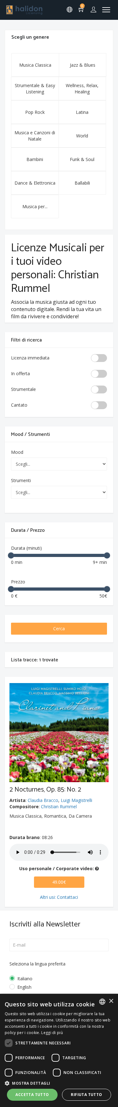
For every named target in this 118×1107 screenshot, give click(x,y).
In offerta (20, 373)
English (24, 987)
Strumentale (23, 389)
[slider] (11, 555)
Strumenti (21, 480)
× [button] (111, 1001)
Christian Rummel (59, 806)
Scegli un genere (30, 37)
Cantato (19, 405)
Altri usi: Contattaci (59, 897)
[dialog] (59, 1050)
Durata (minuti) (26, 548)
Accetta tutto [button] (32, 1094)
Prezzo (18, 582)
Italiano (24, 979)
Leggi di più (52, 1032)
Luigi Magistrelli (76, 800)
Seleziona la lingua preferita (37, 964)
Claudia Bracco (43, 800)
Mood (17, 452)
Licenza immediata (30, 358)
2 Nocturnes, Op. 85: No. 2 (45, 789)
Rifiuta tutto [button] (86, 1094)
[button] (59, 1083)
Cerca (59, 628)
